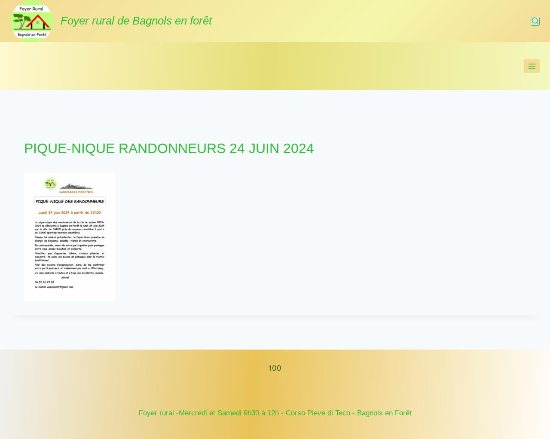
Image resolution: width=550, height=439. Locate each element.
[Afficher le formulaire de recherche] (535, 21)
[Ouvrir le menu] (532, 66)
